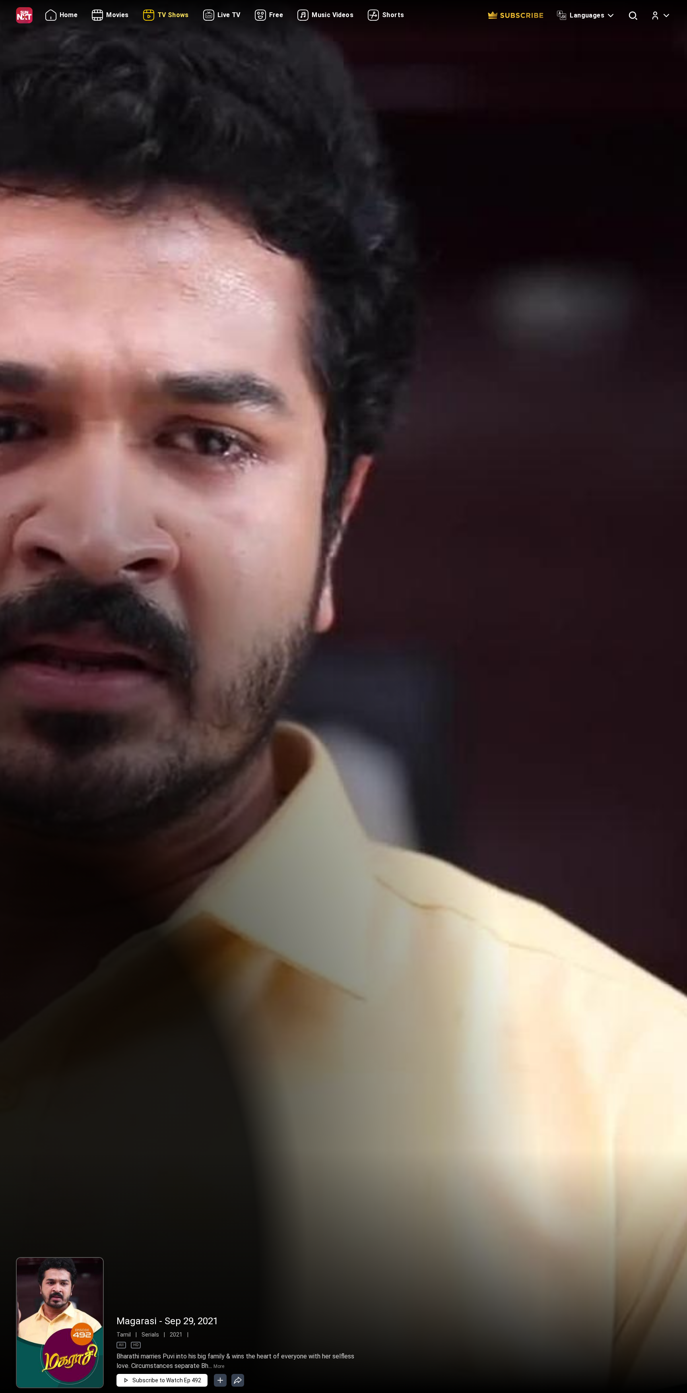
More (218, 1366)
